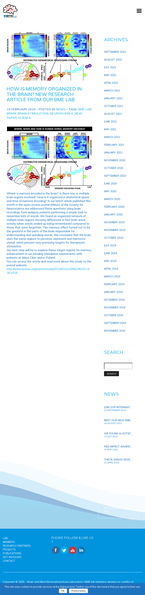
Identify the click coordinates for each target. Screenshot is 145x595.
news (61, 109)
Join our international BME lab (118, 407)
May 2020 (110, 191)
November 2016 (114, 330)
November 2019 (114, 230)
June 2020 (110, 183)
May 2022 (110, 75)
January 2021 (113, 152)
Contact (9, 561)
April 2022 (111, 82)
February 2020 (114, 206)
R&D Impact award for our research (118, 446)
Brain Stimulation (32, 113)
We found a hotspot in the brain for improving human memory (118, 433)
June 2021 (110, 121)
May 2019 (110, 261)
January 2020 (113, 214)
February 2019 (114, 284)
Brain (11, 113)
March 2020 (112, 199)
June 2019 (110, 253)
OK (63, 591)
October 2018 (113, 315)
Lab (5, 538)
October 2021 (113, 106)
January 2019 (113, 292)
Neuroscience (61, 113)
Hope (107, 504)
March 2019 (112, 276)
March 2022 (112, 90)
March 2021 (112, 137)
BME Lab (84, 109)
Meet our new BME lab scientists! (118, 420)
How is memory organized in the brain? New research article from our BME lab (44, 94)
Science (24, 118)
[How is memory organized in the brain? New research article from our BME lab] (50, 56)
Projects (9, 549)
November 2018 (114, 307)
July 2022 (110, 67)
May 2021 (110, 129)
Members (9, 542)
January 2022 (113, 98)
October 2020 (113, 168)
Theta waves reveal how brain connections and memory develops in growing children (118, 459)
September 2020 (115, 175)
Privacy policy (78, 591)
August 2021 (113, 113)
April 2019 (111, 268)
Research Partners (17, 545)
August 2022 (113, 59)
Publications (12, 553)
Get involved (12, 557)
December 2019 (114, 222)
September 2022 (115, 51)
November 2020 (114, 160)
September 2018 (115, 323)
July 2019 (110, 245)
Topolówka (111, 485)
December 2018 (114, 299)
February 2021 (114, 144)
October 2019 (113, 237)
